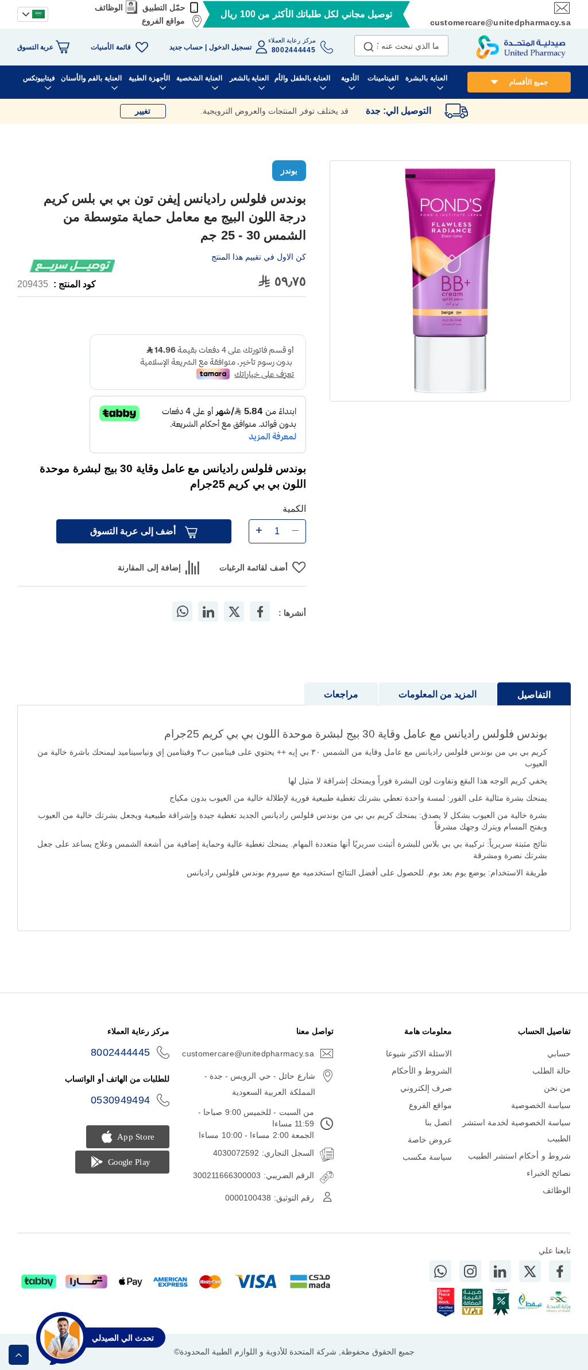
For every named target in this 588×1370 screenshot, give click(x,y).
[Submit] (368, 44)
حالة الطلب (551, 1070)
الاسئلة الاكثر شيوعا (419, 1053)
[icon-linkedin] (500, 1271)
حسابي (559, 1053)
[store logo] (521, 47)
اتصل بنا (438, 1122)
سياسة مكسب (427, 1156)
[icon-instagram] (470, 1271)
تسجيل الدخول (230, 47)
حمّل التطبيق (163, 7)
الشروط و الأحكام (422, 1070)
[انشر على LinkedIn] (208, 611)
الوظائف (109, 7)
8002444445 (120, 1052)
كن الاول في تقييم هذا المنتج (258, 256)
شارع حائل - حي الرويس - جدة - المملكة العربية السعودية (259, 1084)
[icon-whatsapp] (440, 1271)
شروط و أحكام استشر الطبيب (519, 1155)
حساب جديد (186, 47)
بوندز (289, 170)
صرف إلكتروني (426, 1088)
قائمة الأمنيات (110, 47)
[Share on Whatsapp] (182, 611)
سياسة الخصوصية (541, 1105)
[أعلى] (19, 1355)
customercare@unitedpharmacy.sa (500, 22)
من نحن (557, 1088)
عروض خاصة (430, 1139)
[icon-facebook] (560, 1271)
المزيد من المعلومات (438, 694)
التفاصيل (534, 695)
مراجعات (341, 694)
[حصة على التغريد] (234, 611)
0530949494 (120, 1100)
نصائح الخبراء (549, 1173)
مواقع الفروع (163, 20)
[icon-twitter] (530, 1271)
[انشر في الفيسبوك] (260, 611)
